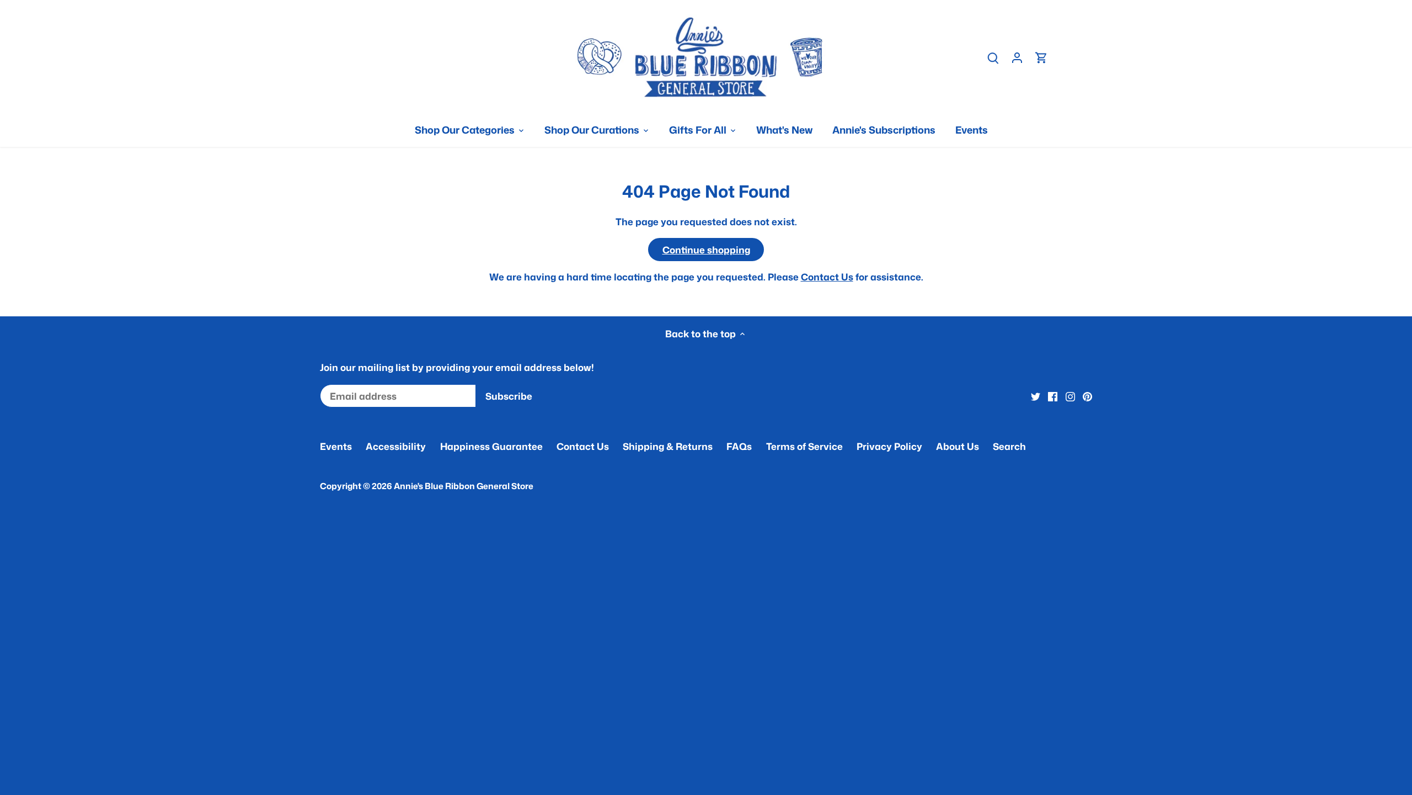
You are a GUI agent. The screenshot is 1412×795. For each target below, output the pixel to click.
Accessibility (396, 446)
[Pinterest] (1087, 396)
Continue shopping (706, 249)
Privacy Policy (889, 446)
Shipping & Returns (668, 446)
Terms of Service (804, 446)
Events (336, 446)
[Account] (1017, 57)
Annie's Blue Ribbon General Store (463, 486)
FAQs (739, 446)
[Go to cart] (1041, 57)
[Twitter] (1035, 396)
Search (1009, 446)
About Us (957, 446)
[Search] (993, 57)
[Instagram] (1070, 396)
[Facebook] (1052, 396)
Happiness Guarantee (491, 446)
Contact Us (827, 276)
